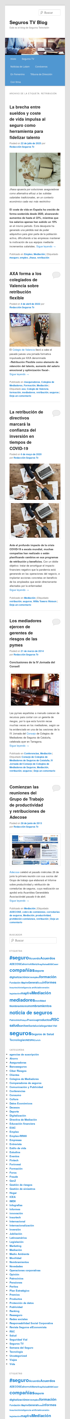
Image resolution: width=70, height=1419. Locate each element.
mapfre (26, 993)
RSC (55, 1019)
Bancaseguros (18, 1066)
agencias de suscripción (24, 1054)
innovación (16, 1213)
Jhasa (32, 257)
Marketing (15, 1246)
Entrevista (16, 1144)
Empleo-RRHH (18, 1136)
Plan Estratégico (19, 1290)
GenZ (13, 1180)
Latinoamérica (18, 1238)
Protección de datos (22, 1303)
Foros (13, 1172)
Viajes (13, 1360)
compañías (22, 970)
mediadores (28, 392)
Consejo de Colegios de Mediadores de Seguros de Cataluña (30, 758)
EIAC (13, 1127)
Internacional (17, 1221)
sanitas (23, 1025)
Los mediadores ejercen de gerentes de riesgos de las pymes (25, 633)
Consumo (15, 1095)
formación (15, 392)
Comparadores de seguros (25, 1083)
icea (40, 982)
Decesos (15, 1107)
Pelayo (23, 1020)
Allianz (33, 964)
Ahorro (14, 1058)
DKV (29, 977)
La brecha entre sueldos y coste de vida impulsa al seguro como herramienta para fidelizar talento (28, 122)
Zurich (37, 1040)
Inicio (13, 58)
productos (44, 1020)
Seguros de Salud (43, 1034)
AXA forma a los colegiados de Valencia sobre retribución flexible (25, 285)
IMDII (13, 1201)
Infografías (16, 1205)
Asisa (45, 964)
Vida (12, 1364)
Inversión (15, 1229)
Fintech (14, 1160)
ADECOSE (15, 912)
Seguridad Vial (49, 1025)
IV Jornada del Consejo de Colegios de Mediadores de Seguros (31, 764)
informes (49, 982)
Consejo (31, 733)
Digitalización (18, 1115)
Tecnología (17, 1040)
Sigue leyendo (46, 246)
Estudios (15, 1152)
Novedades (16, 1266)
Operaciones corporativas (25, 1270)
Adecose (14, 872)
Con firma (15, 81)
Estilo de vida (18, 1148)
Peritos (14, 1286)
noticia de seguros (31, 1012)
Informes (15, 1209)
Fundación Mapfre (19, 982)
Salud (13, 1335)
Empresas (16, 1140)
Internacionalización (22, 1225)
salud (14, 1025)
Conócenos (41, 66)
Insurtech (14, 987)
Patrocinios (16, 1278)
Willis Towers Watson (44, 601)
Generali (33, 982)
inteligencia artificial (29, 987)
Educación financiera (22, 1123)
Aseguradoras (32, 382)
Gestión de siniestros (22, 1189)
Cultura (14, 1099)
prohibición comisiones (22, 918)
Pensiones (16, 1282)
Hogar (13, 1193)
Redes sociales (19, 1319)
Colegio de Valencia (24, 349)
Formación (30, 385)
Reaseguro (16, 1315)
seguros (54, 392)
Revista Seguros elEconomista (28, 1327)
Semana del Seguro (21, 1347)
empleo (24, 257)
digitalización (18, 977)
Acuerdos (47, 958)
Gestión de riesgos (21, 1185)
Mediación (39, 254)
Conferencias (31, 753)
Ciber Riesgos (18, 1071)
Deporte (14, 1111)
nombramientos (40, 1006)
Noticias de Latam (20, 66)
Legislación (17, 1242)
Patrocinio (15, 1020)
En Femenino (17, 74)
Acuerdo (34, 958)
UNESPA (29, 1040)
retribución (43, 257)
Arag (39, 964)
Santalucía (34, 1025)
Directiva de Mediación (23, 1119)
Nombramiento (19, 1006)
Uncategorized (18, 1356)
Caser (55, 964)
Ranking (14, 1311)
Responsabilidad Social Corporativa (31, 1323)
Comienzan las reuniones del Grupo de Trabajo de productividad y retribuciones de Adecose (27, 802)
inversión (44, 987)
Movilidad (15, 1258)
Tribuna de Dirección (41, 74)
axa (24, 389)
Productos (16, 1299)
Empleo (28, 254)
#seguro (14, 257)
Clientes (14, 1075)
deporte (39, 971)
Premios (32, 1020)
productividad (43, 915)
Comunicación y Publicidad (26, 1087)
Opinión (14, 1274)
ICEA (13, 1197)
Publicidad (16, 1307)
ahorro (26, 964)
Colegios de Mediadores (24, 1079)
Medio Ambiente (19, 1254)
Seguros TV (28, 58)
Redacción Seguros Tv (22, 146)
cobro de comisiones (34, 912)
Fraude (14, 1176)
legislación (15, 993)
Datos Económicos (21, 1103)
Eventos (14, 1156)
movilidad (40, 1000)
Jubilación (16, 1233)
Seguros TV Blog (28, 22)
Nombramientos (19, 1262)
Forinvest (15, 1164)
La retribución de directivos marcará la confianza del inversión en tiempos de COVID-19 (26, 430)
